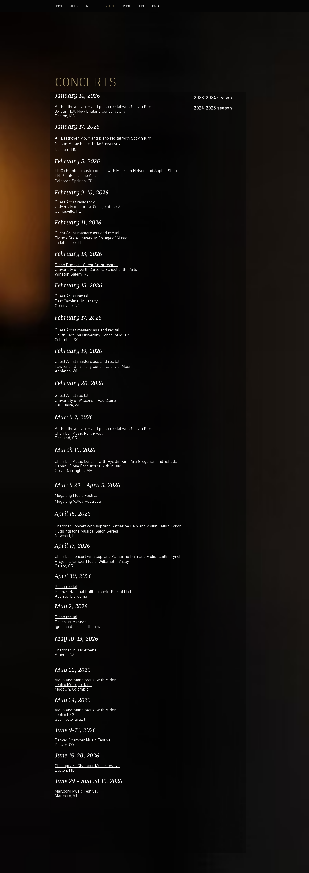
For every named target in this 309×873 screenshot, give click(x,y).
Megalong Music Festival (76, 495)
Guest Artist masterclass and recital (87, 233)
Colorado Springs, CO (73, 181)
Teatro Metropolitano (73, 684)
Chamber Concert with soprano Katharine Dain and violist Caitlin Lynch (118, 526)
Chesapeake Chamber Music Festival (87, 766)
